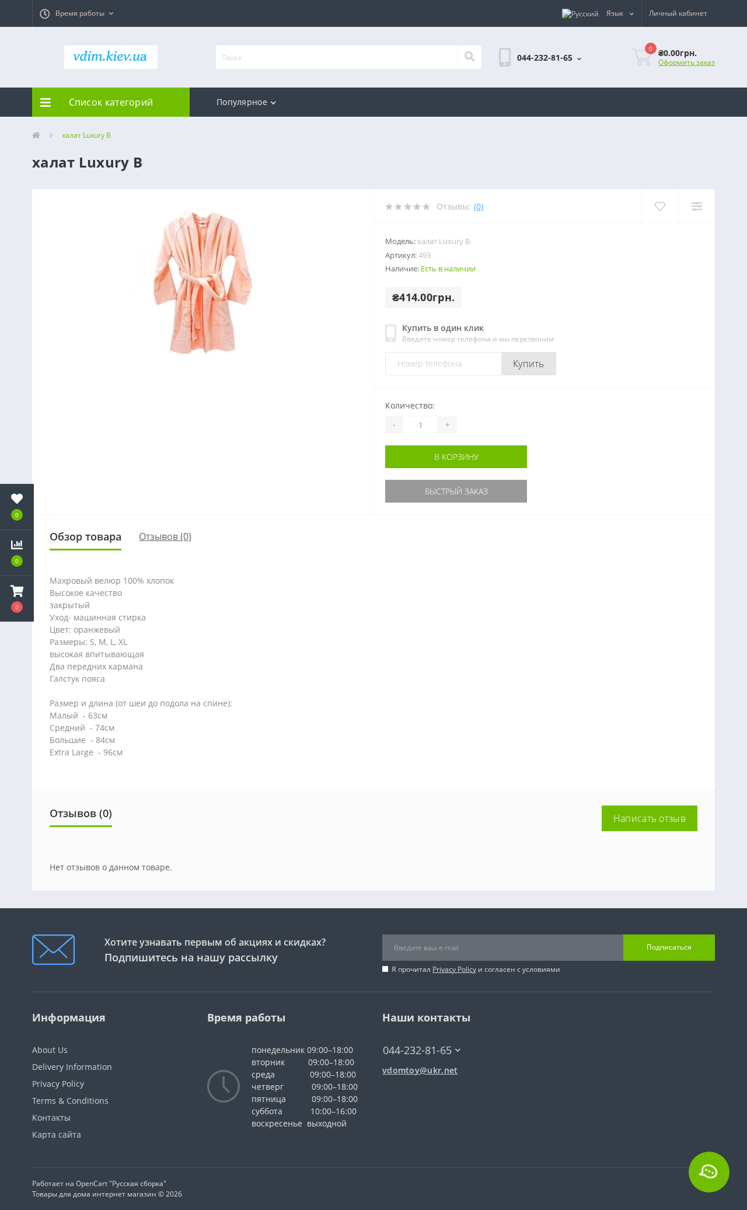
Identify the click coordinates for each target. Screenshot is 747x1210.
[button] (76, 13)
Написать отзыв (649, 818)
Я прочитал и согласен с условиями (476, 969)
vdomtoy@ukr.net (420, 1070)
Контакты (51, 1117)
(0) (478, 206)
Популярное (242, 101)
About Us (50, 1049)
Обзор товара (85, 536)
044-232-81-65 (412, 1033)
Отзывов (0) (165, 536)
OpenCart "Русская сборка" (121, 1183)
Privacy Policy (454, 969)
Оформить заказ (686, 62)
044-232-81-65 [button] (417, 1050)
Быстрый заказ (421, 491)
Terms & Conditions (70, 1100)
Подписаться (669, 947)
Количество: (410, 405)
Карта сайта (56, 1134)
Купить (528, 363)
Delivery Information (72, 1066)
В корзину (422, 456)
